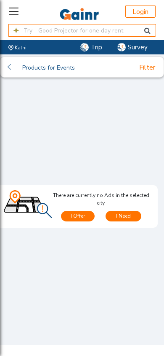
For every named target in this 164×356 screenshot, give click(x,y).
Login (140, 11)
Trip (96, 47)
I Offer (78, 216)
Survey (138, 47)
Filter (147, 67)
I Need (123, 216)
